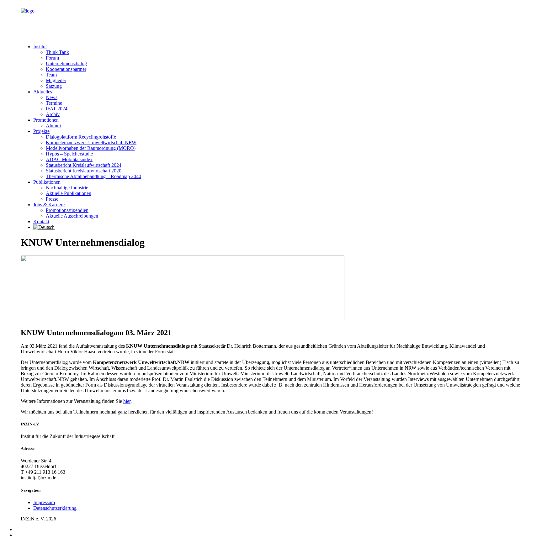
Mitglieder (56, 80)
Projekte (41, 131)
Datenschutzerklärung (55, 508)
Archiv (53, 114)
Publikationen (47, 182)
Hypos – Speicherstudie (69, 153)
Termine (54, 103)
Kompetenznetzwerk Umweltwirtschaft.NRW (91, 142)
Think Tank (57, 52)
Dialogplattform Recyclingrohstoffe (81, 137)
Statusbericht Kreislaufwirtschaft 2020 (83, 170)
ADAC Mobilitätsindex (69, 159)
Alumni (53, 125)
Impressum (44, 502)
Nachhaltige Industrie (67, 187)
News (51, 97)
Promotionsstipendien (67, 210)
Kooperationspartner (66, 69)
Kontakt (41, 221)
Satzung (54, 86)
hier (126, 401)
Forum (52, 58)
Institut (40, 46)
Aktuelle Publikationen (68, 193)
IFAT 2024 (56, 108)
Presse (52, 199)
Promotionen (46, 120)
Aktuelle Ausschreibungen (72, 216)
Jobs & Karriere (49, 204)
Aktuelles (42, 91)
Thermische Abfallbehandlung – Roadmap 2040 (93, 176)
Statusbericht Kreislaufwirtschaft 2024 (83, 165)
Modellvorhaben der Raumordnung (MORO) (91, 148)
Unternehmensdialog (66, 63)
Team (51, 74)
